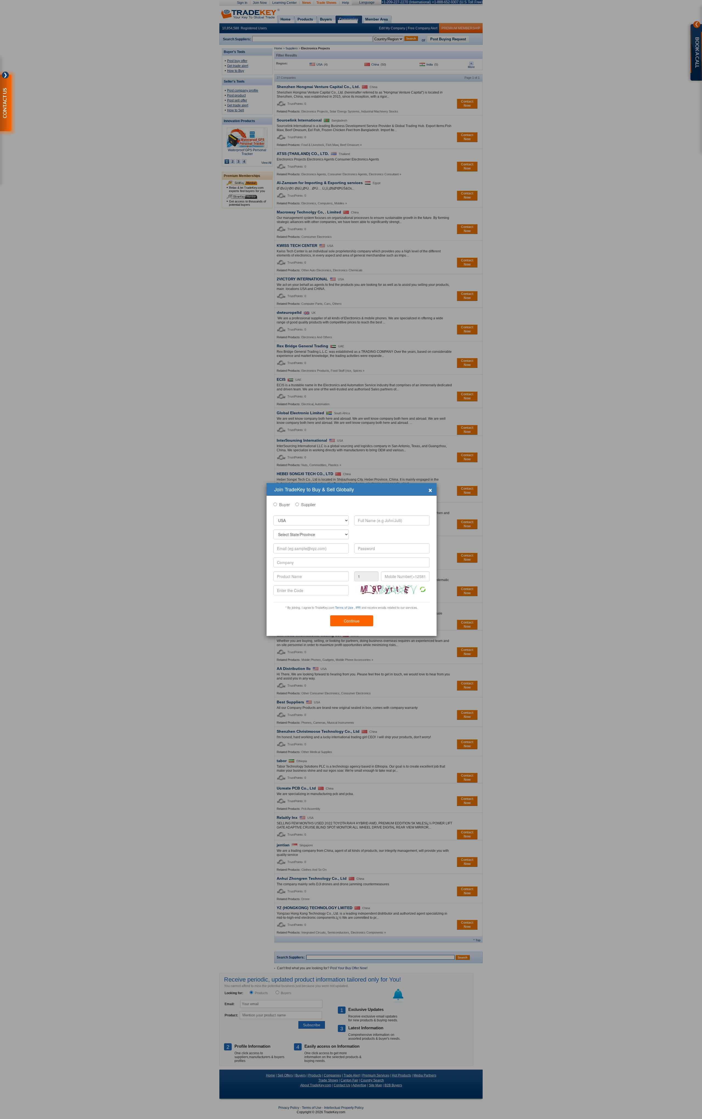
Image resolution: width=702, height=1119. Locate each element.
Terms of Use (344, 607)
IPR (358, 607)
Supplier (308, 504)
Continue (352, 621)
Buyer (284, 504)
